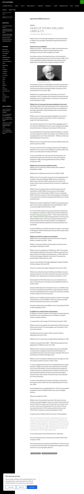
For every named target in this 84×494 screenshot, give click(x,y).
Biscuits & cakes (5, 51)
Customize (10, 487)
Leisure (55, 5)
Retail (71, 5)
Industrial (48, 5)
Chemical (4, 55)
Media (3, 79)
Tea (3, 93)
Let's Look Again (7, 2)
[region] (21, 482)
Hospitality (40, 5)
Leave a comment (47, 34)
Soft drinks (4, 89)
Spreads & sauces (6, 91)
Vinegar (4, 98)
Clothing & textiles (7, 5)
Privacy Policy (12, 9)
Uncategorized (5, 96)
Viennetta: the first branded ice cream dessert (7, 119)
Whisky (4, 100)
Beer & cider (5, 49)
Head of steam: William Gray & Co (46, 29)
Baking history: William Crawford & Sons (7, 132)
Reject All (21, 487)
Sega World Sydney (6, 37)
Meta (3, 81)
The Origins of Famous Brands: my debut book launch (7, 31)
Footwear (4, 69)
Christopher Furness (42, 214)
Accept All (32, 487)
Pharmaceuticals (63, 5)
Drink (16, 5)
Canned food (5, 53)
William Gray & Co (35, 453)
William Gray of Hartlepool (49, 453)
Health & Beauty (31, 5)
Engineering (5, 65)
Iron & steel (4, 75)
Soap (3, 87)
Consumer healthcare (7, 61)
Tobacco (4, 9)
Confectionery (5, 59)
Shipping (77, 5)
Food (22, 5)
